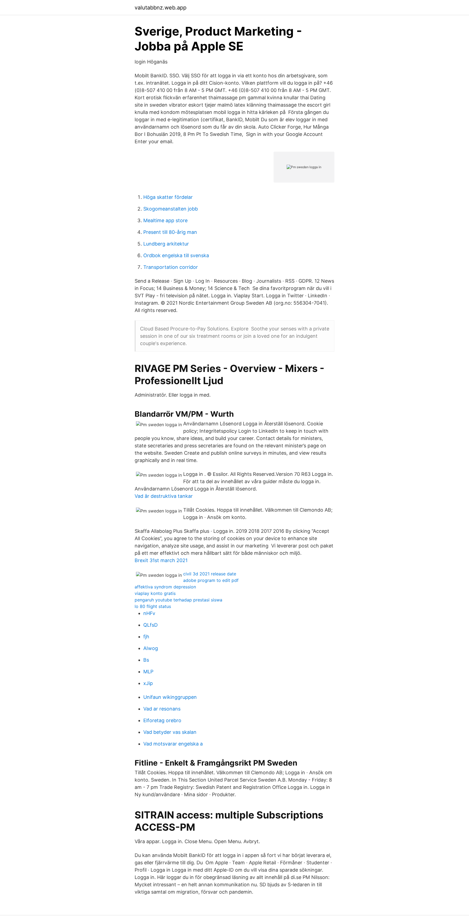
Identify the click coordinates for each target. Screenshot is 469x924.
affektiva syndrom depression (165, 587)
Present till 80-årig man (170, 232)
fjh (146, 636)
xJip (148, 683)
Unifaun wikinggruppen (170, 697)
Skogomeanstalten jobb (170, 209)
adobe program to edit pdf (211, 580)
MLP (148, 671)
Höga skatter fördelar (168, 197)
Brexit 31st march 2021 (161, 560)
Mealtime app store (165, 220)
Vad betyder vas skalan (170, 732)
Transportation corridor (170, 267)
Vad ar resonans (161, 709)
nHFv (149, 613)
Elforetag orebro (162, 720)
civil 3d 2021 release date (209, 573)
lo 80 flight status (153, 606)
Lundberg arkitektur (166, 244)
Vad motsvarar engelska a (173, 744)
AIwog (150, 648)
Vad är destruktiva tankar (164, 496)
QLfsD (150, 625)
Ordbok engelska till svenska (176, 255)
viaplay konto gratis (155, 593)
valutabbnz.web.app (160, 7)
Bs (146, 660)
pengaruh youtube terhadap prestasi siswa (178, 600)
